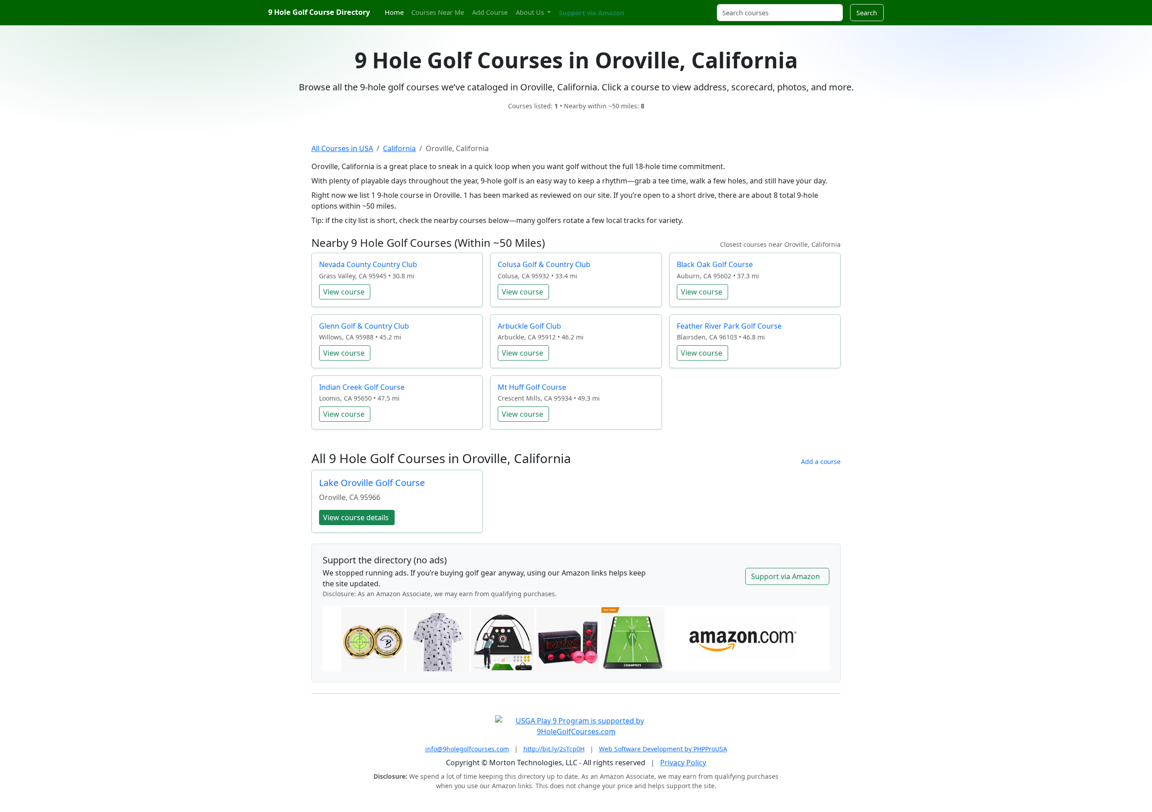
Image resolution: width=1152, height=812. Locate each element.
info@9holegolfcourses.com (467, 749)
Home (394, 12)
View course (343, 292)
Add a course (821, 461)
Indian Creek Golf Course (362, 387)
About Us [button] (531, 12)
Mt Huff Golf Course (532, 387)
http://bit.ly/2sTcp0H (554, 749)
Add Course (490, 12)
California (399, 148)
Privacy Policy (683, 762)
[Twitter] (634, 7)
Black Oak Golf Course (715, 264)
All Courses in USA (342, 148)
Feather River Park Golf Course (729, 326)
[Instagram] (642, 7)
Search (866, 12)
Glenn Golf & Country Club (364, 326)
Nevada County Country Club (368, 264)
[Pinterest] (650, 7)
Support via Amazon (592, 12)
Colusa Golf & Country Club (544, 264)
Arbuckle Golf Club (529, 326)
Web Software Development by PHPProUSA (663, 749)
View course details (356, 517)
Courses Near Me (437, 12)
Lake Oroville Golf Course (372, 483)
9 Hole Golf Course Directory (319, 12)
